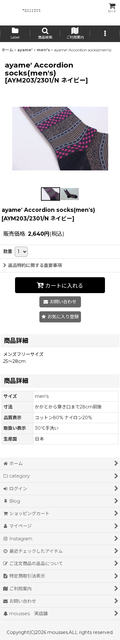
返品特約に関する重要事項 (35, 265)
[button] (45, 33)
